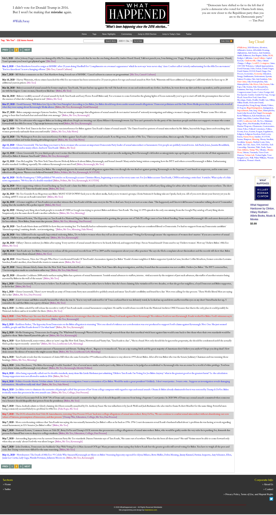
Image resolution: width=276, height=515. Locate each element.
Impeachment (242, 110)
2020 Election (253, 47)
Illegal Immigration (254, 107)
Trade (263, 147)
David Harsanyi (90, 107)
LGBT (239, 120)
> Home (7, 484)
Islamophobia (268, 110)
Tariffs (239, 144)
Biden (59, 90)
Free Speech (242, 94)
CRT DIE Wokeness (245, 65)
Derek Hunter (242, 71)
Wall (251, 157)
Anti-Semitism (264, 52)
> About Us (267, 484)
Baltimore (247, 55)
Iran (250, 110)
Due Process (85, 221)
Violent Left (249, 155)
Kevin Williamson (244, 115)
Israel (239, 113)
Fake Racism (264, 84)
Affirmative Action (244, 50)
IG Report (241, 107)
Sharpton (247, 139)
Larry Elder (247, 118)
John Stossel (247, 113)
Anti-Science (253, 52)
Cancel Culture (63, 69)
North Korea (265, 123)
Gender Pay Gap (261, 94)
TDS (258, 144)
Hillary (272, 99)
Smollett (270, 139)
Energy (240, 76)
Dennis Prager (267, 68)
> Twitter (7, 489)
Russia (239, 136)
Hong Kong (255, 105)
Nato (245, 123)
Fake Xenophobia (260, 86)
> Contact (268, 489)
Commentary (126, 34)
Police (245, 128)
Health (255, 99)
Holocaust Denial (256, 102)
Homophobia (243, 105)
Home (84, 34)
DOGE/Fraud (255, 71)
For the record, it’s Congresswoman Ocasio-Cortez (253, 90)
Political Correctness (257, 128)
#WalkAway (242, 47)
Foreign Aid (268, 92)
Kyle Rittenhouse (259, 115)
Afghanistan (242, 52)
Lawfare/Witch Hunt (260, 118)
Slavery (263, 139)
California (248, 57)
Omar (239, 128)
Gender (251, 94)
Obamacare (257, 126)
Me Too (51, 61)
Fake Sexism (247, 86)
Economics (248, 73)
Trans (269, 147)
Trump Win (69, 416)
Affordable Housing (261, 50)
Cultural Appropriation (264, 65)
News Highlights (109, 34)
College (71, 392)
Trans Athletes (242, 149)
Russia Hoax (248, 136)
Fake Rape (64, 408)
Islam (260, 110)
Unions (246, 152)
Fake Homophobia (255, 81)
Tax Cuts (246, 144)
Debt (252, 68)
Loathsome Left (64, 343)
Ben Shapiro (257, 55)
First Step (249, 89)
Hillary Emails (242, 102)
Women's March (253, 160)
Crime (272, 63)
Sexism (240, 139)
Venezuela (254, 152)
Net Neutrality (253, 123)
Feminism (241, 89)
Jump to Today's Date (171, 34)
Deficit (258, 68)
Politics (64, 172)
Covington (264, 63)
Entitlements (248, 76)
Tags (94, 34)
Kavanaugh (76, 107)
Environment (259, 76)
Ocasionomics (268, 126)
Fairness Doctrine (244, 79)
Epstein (269, 76)
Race (246, 131)
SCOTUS (94, 172)
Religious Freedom (252, 134)
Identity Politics (84, 367)
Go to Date (138, 41)
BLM (270, 55)
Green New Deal (249, 97)
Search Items (111, 41)
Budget (240, 57)
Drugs (264, 71)
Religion (240, 134)
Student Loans (259, 141)
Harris (248, 99)
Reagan (259, 131)
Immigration (268, 107)
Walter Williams (260, 157)
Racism (252, 131)
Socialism (241, 141)
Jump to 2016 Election (147, 34)
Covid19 (255, 63)
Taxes (253, 144)
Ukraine (263, 149)
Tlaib (258, 147)
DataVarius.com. (151, 510)
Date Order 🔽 (226, 41)
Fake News (72, 131)
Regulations (268, 131)
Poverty (240, 131)
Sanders (258, 136)
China (259, 60)
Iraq (255, 110)
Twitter (188, 34)
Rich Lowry (266, 134)
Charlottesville (250, 60)
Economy (258, 73)
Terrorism (251, 147)
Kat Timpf (257, 113)
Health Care (263, 99)
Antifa (239, 55)
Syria (267, 141)
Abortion (263, 47)
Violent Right (260, 155)
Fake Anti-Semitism (259, 79)
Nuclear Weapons (244, 126)
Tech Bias (265, 144)
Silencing (79, 213)
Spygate (249, 141)
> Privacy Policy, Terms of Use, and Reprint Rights (248, 494)
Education (81, 416)
